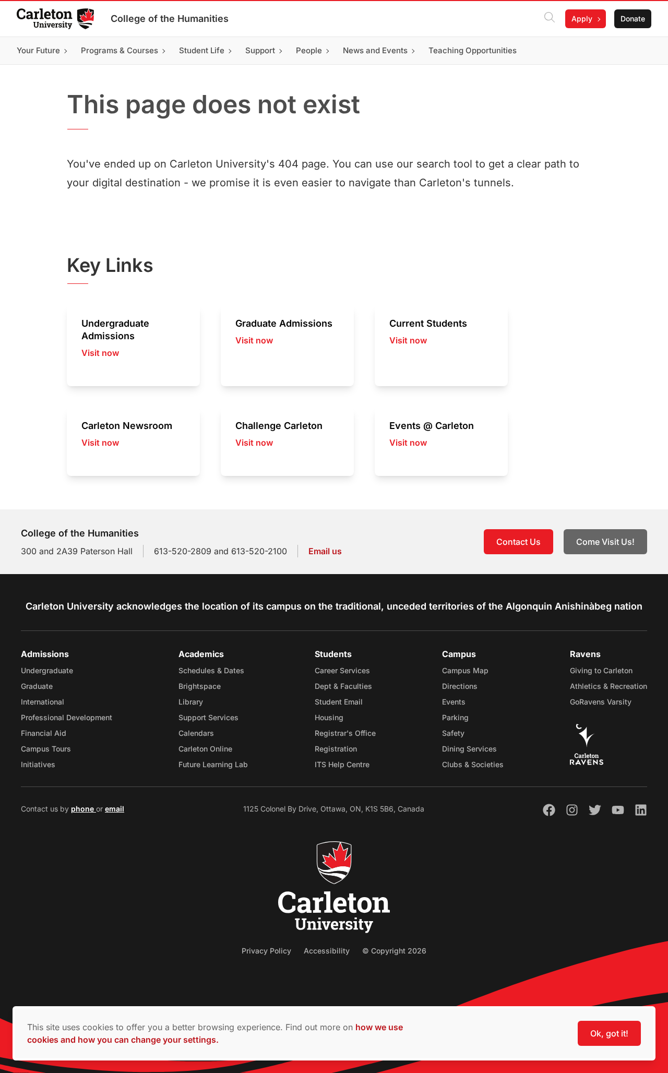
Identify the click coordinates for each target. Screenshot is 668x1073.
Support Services (208, 717)
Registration (336, 748)
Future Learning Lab (213, 764)
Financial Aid (43, 733)
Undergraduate (47, 670)
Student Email (339, 701)
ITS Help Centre (342, 764)
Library (190, 701)
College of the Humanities (170, 18)
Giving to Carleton (601, 670)
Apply (581, 18)
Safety (453, 733)
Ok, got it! (609, 1033)
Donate (633, 18)
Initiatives (38, 764)
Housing (329, 717)
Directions (460, 686)
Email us (325, 551)
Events (454, 701)
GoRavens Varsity (600, 701)
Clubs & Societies (473, 764)
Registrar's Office (345, 733)
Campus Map (465, 670)
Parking (455, 717)
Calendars (196, 733)
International (42, 701)
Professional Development (66, 717)
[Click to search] (549, 18)
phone (83, 808)
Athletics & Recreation (608, 686)
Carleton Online (205, 748)
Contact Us (518, 541)
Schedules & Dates (211, 670)
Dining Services (469, 748)
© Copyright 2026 (394, 950)
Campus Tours (46, 748)
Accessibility (327, 950)
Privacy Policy (266, 950)
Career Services (342, 670)
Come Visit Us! (605, 541)
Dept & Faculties (343, 686)
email (114, 808)
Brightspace (199, 686)
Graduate (37, 686)
